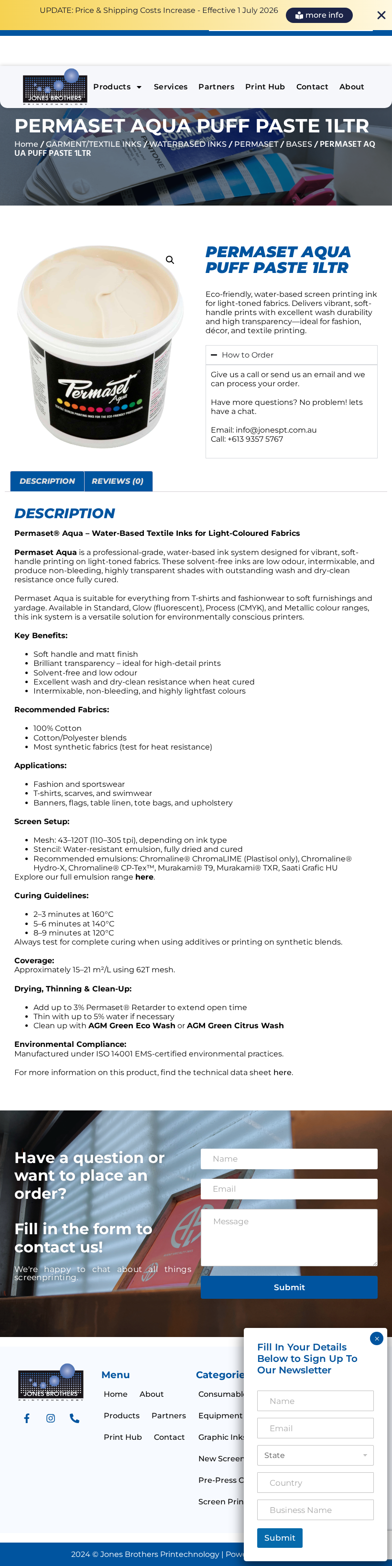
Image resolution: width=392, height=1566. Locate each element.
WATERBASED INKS (188, 144)
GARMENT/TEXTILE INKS (94, 144)
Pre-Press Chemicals (238, 1480)
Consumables (224, 1394)
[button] (170, 260)
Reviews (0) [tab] (117, 481)
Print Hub (265, 86)
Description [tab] (47, 481)
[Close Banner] (381, 15)
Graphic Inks (222, 1437)
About (352, 86)
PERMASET (256, 144)
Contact (312, 86)
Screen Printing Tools (239, 1501)
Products (112, 86)
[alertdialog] (196, 15)
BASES (299, 144)
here (282, 1072)
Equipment (220, 1415)
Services (171, 86)
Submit (289, 1287)
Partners (216, 86)
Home (26, 144)
